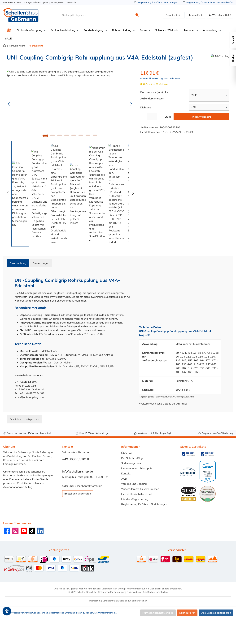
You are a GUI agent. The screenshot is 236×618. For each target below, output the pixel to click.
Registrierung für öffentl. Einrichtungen (157, 2)
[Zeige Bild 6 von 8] (81, 135)
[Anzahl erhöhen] (160, 116)
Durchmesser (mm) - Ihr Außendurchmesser (158, 95)
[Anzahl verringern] (143, 116)
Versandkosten (109, 588)
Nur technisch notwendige (158, 612)
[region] (70, 158)
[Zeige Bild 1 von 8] (45, 135)
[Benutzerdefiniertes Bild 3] (188, 472)
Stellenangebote (131, 463)
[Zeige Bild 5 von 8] (73, 135)
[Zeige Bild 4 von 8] (66, 135)
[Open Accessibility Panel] (6, 611)
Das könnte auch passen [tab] (24, 419)
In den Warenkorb (201, 116)
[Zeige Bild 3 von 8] (59, 135)
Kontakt (126, 473)
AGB (124, 478)
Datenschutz (108, 600)
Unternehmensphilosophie (136, 468)
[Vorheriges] (9, 104)
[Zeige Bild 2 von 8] (52, 135)
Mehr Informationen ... (105, 612)
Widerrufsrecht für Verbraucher (140, 488)
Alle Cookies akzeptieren (216, 612)
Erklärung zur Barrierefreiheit (132, 600)
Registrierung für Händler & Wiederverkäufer (209, 2)
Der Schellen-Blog (132, 458)
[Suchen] (137, 15)
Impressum (95, 600)
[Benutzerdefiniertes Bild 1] (188, 454)
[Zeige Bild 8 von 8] (95, 135)
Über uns (126, 453)
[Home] (8, 30)
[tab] (18, 263)
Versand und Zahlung (134, 483)
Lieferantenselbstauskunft (136, 494)
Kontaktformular (92, 485)
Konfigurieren (187, 612)
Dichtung (145, 107)
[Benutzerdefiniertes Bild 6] (208, 494)
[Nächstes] (131, 104)
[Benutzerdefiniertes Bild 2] (208, 454)
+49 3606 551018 (12, 2)
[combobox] (97, 15)
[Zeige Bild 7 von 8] (88, 135)
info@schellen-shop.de (36, 2)
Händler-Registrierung (134, 499)
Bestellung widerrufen (77, 493)
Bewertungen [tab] (41, 263)
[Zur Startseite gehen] (21, 15)
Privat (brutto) (173, 15)
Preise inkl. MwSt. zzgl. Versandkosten (160, 78)
